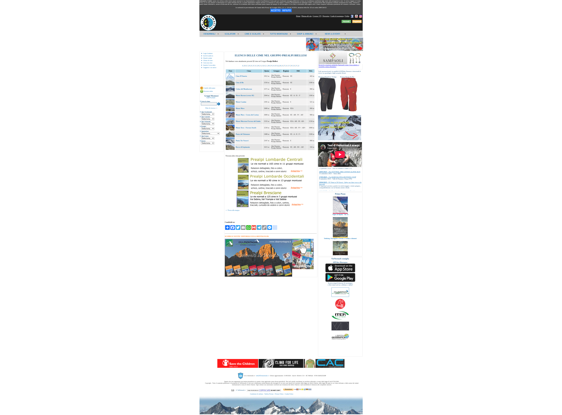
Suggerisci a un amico (209, 67)
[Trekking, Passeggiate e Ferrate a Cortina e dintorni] (340, 217)
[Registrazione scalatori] (357, 22)
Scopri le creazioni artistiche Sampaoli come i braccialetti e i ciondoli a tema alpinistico (339, 66)
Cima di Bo (240, 82)
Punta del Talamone (243, 134)
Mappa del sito (306, 16)
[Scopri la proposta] (339, 140)
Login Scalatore (208, 53)
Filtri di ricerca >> (211, 108)
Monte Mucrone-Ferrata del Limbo (248, 121)
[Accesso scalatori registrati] (346, 22)
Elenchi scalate (207, 58)
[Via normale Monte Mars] (230, 111)
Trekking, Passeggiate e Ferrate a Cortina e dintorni (340, 218)
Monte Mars (240, 108)
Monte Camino (241, 102)
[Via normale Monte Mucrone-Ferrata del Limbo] (230, 123)
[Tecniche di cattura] (340, 241)
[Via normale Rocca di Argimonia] (230, 149)
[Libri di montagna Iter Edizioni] (340, 319)
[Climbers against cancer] (324, 367)
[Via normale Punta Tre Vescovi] (230, 143)
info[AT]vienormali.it (262, 375)
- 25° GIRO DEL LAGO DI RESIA (335, 182)
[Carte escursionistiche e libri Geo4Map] (340, 340)
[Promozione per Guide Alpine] (334, 50)
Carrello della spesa (209, 88)
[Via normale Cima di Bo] (230, 85)
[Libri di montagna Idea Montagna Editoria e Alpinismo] (340, 296)
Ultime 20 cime (208, 60)
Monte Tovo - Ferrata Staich (246, 128)
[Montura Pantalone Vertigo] (327, 111)
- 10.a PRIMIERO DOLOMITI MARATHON (338, 187)
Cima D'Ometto (241, 76)
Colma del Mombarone (244, 89)
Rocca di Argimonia (243, 147)
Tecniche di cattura (340, 242)
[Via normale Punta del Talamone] (230, 136)
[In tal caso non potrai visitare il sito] (286, 11)
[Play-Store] (340, 281)
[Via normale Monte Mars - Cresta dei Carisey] (230, 117)
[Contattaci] (232, 390)
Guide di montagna (337, 16)
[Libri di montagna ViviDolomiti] (340, 330)
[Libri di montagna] (303, 268)
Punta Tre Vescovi (242, 140)
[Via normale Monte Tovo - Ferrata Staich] (230, 130)
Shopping (326, 16)
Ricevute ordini (208, 91)
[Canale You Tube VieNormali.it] (356, 16)
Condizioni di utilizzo (256, 394)
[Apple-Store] (340, 272)
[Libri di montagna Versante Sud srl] (340, 309)
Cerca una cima (207, 63)
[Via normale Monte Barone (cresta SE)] (230, 98)
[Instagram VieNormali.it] (360, 16)
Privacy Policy (279, 394)
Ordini (347, 16)
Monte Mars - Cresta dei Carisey (247, 115)
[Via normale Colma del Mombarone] (230, 91)
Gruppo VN (317, 16)
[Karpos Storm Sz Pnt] (349, 111)
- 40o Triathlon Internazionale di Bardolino (338, 177)
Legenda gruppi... (211, 97)
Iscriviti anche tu (208, 56)
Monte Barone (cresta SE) (245, 95)
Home (298, 16)
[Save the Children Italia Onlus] (237, 367)
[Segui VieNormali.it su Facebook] (352, 16)
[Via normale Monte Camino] (230, 104)
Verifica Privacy (269, 394)
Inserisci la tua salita (209, 65)
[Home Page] (208, 30)
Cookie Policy (289, 394)
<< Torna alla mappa (232, 210)
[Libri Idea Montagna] (258, 276)
